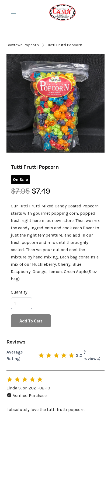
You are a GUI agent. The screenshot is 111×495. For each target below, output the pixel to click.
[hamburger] (13, 12)
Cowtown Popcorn (22, 45)
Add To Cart (30, 321)
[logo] (62, 12)
